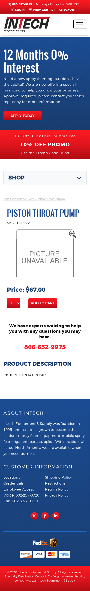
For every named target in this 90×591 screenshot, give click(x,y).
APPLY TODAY (22, 116)
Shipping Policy (58, 477)
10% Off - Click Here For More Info (45, 136)
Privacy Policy (57, 495)
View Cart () (44, 10)
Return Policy (57, 489)
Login (20, 10)
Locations (11, 477)
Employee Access (18, 489)
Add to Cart (43, 303)
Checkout (67, 10)
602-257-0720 (27, 495)
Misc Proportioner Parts (18, 199)
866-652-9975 (21, 4)
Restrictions (55, 483)
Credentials (13, 483)
